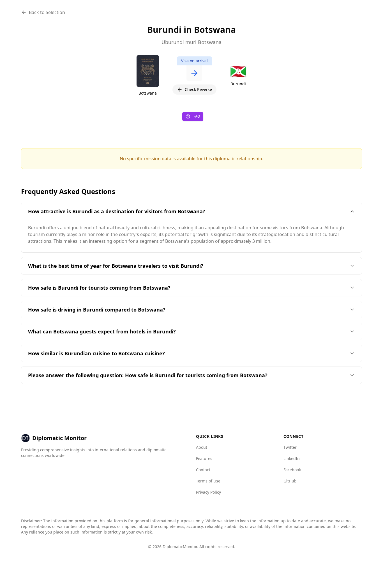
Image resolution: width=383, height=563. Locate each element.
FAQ (196, 116)
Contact (203, 469)
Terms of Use (208, 481)
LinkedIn (291, 458)
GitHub (290, 481)
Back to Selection (47, 12)
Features (204, 458)
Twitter (290, 447)
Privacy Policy (208, 492)
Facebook (292, 469)
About (201, 447)
